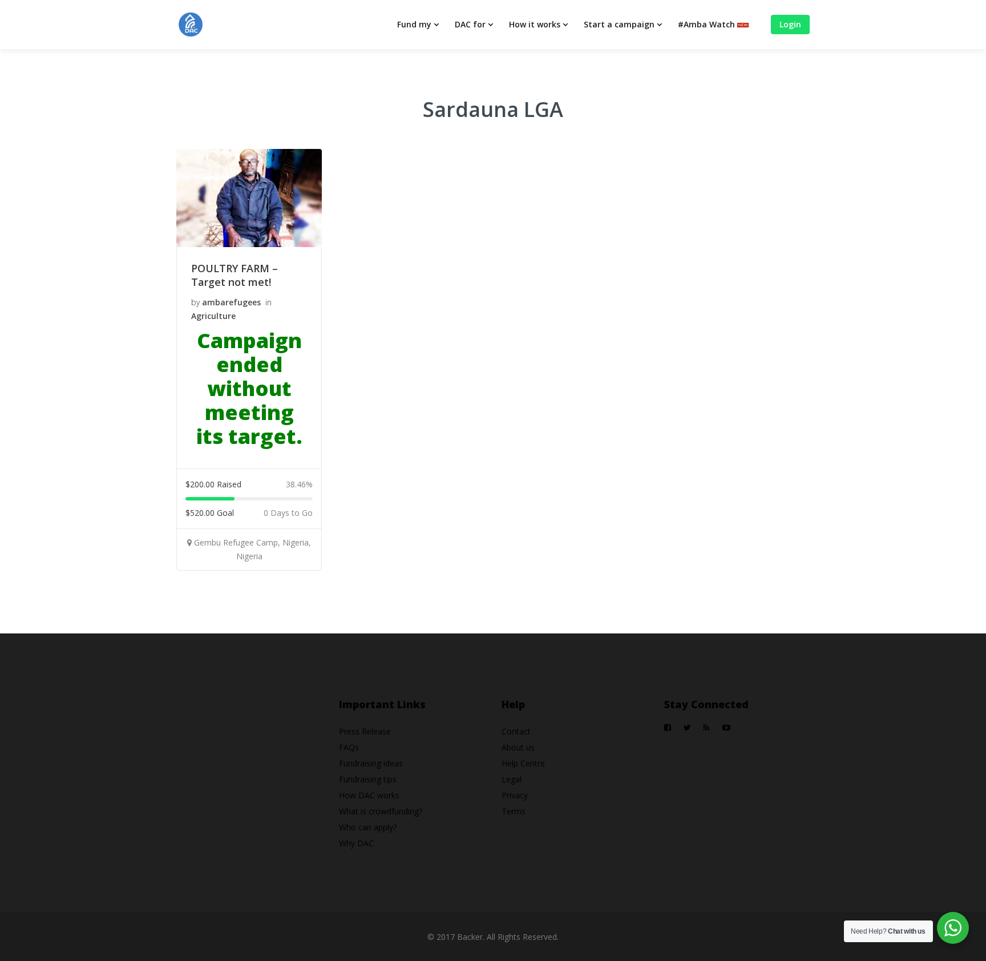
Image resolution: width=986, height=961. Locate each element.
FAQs (349, 747)
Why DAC (356, 843)
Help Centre (523, 763)
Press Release (365, 731)
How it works (534, 24)
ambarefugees (231, 302)
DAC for (470, 24)
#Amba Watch (707, 24)
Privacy (515, 795)
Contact (516, 731)
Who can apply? (368, 827)
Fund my (414, 24)
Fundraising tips (368, 779)
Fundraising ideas (371, 763)
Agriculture (213, 315)
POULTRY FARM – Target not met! (234, 275)
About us (518, 747)
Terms (514, 811)
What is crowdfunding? (380, 811)
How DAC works (369, 795)
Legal (512, 779)
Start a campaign (619, 24)
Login (790, 24)
